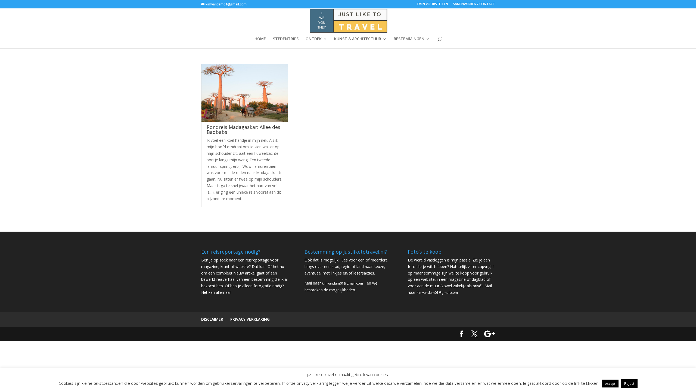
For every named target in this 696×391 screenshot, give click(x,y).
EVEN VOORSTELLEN (432, 4)
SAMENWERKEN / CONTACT (474, 4)
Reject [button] (629, 383)
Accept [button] (610, 383)
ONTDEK (314, 39)
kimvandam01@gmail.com (342, 283)
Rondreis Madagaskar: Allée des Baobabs (243, 129)
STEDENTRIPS (286, 39)
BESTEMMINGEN (409, 39)
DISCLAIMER (212, 319)
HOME (260, 39)
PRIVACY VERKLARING (250, 319)
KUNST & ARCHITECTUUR (357, 39)
